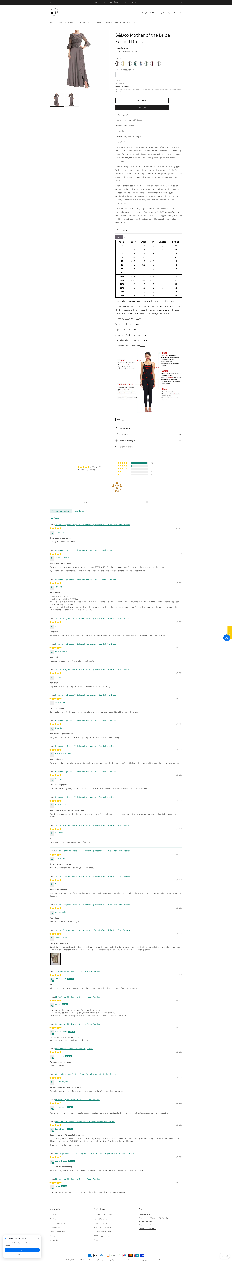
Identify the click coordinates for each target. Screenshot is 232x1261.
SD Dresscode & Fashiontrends (81, 1260)
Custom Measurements (125, 70)
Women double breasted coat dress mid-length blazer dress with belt (85, 1121)
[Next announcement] (181, 2)
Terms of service (133, 1260)
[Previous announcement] (50, 2)
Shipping (118, 51)
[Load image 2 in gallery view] (72, 100)
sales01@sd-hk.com (147, 1228)
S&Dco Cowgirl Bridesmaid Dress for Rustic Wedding (77, 971)
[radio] (117, 63)
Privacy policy (121, 1260)
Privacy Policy (55, 1236)
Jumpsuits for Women (102, 1223)
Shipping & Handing (57, 1223)
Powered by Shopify (97, 1260)
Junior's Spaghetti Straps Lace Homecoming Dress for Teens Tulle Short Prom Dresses (92, 524)
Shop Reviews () (81, 511)
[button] (60, 22)
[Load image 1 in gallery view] (57, 100)
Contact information (159, 1260)
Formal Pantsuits (101, 1219)
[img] (89, 467)
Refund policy (110, 1260)
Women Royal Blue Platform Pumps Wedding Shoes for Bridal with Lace (86, 1074)
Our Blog (53, 1219)
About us (53, 1215)
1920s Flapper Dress (102, 1236)
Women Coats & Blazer (103, 1215)
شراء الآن (142, 107)
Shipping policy (145, 1260)
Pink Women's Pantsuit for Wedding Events (74, 1048)
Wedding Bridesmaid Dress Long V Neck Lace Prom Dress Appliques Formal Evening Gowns (94, 1153)
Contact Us (54, 1240)
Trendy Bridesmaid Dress (103, 1227)
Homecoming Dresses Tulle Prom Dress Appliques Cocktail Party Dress (85, 550)
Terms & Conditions (57, 1232)
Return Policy (55, 1227)
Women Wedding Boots (103, 1232)
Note (117, 80)
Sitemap (97, 1240)
